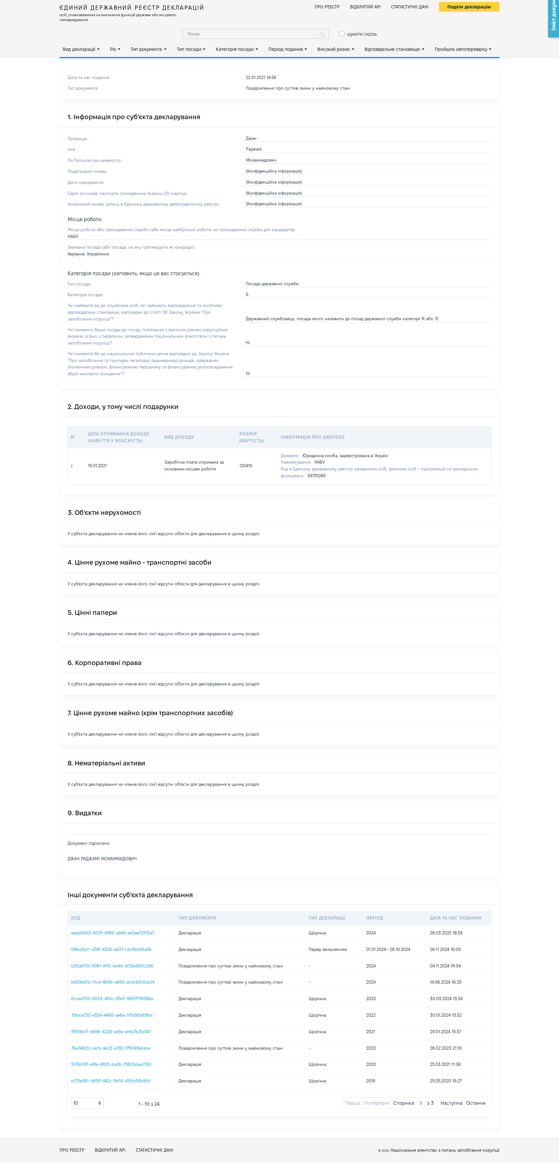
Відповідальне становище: (393, 49)
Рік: (113, 49)
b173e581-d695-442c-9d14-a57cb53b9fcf (110, 1080)
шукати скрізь (362, 34)
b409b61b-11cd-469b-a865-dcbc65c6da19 (113, 982)
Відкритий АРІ (365, 7)
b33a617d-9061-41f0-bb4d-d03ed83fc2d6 (112, 966)
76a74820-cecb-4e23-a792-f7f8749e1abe (110, 1048)
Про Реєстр (327, 7)
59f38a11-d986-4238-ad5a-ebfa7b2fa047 (111, 1031)
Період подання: (286, 49)
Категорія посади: (235, 49)
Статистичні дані (410, 7)
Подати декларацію (469, 6)
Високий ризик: (333, 49)
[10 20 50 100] (87, 1103)
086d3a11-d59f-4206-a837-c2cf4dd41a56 (111, 949)
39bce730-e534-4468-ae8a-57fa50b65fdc (112, 1015)
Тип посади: (189, 49)
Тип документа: (147, 49)
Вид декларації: (79, 49)
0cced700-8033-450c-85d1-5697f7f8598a (112, 998)
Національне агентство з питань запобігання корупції (444, 1150)
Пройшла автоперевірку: (461, 49)
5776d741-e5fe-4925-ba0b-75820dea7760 (111, 1064)
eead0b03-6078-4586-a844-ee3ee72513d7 (112, 933)
